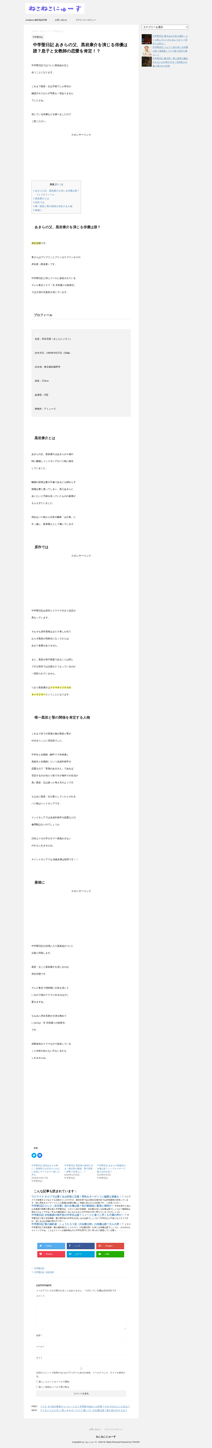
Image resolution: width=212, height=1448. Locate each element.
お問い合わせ (61, 20)
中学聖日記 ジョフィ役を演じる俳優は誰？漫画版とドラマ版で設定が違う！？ (170, 51)
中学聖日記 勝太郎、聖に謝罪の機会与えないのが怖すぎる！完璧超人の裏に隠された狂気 (170, 62)
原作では (38, 202)
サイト (39, 1358)
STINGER (135, 1442)
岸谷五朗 (50, 1272)
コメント (40, 1296)
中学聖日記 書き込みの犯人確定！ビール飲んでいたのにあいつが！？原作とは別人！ (170, 40)
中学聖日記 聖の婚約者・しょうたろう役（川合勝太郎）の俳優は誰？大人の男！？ (78, 1224)
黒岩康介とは (41, 198)
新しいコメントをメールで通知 (54, 1381)
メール (40, 1346)
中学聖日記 (39, 1268)
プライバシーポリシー (86, 20)
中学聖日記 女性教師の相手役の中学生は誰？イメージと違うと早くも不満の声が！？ (79, 1215)
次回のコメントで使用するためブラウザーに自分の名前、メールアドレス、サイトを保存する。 (80, 1374)
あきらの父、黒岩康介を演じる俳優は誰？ (56, 190)
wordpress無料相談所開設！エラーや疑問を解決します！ (36, 21)
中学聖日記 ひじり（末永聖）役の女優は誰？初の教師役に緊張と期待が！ (73, 1205)
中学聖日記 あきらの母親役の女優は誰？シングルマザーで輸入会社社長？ (111, 1168)
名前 (39, 1335)
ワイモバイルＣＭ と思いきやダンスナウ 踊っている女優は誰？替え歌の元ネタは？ (83, 1410)
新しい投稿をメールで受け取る (54, 1387)
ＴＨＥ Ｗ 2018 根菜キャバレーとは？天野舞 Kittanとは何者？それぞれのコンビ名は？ (85, 1406)
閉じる (59, 184)
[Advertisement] (81, 158)
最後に (37, 210)
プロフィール (45, 194)
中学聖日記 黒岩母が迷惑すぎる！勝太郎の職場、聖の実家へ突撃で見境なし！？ (78, 1168)
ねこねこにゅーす (106, 1436)
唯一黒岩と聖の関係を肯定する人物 (52, 206)
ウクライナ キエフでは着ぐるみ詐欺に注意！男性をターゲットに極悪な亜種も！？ (78, 1196)
